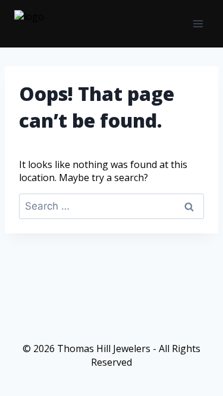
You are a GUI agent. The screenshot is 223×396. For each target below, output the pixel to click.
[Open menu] (198, 23)
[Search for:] (111, 206)
